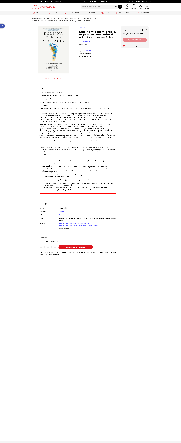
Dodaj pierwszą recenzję (75, 247)
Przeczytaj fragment (51, 78)
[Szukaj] (120, 7)
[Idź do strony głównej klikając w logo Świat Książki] (43, 7)
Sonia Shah (87, 41)
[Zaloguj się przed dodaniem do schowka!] (146, 29)
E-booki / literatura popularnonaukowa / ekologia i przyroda (78, 225)
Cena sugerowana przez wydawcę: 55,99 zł (133, 34)
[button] (116, 7)
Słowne (88, 51)
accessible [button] (2, 25)
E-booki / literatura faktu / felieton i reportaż (74, 224)
